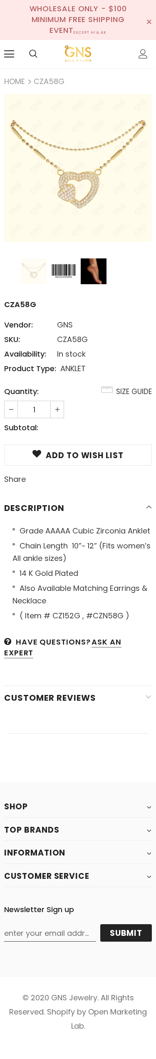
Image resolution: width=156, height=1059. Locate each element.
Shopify (61, 1012)
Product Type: (30, 368)
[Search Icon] (33, 54)
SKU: (12, 339)
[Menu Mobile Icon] (9, 54)
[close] (149, 20)
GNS (65, 325)
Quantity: (21, 391)
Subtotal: (21, 427)
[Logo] (78, 53)
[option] (78, 168)
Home (14, 81)
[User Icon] (143, 54)
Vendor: (18, 325)
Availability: (25, 354)
